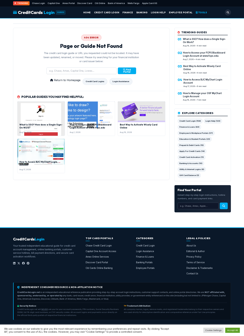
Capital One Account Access (101, 251)
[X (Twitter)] (18, 263)
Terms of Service (195, 262)
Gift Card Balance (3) (189, 175)
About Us (191, 245)
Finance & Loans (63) (189, 127)
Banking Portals (144, 262)
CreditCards (36, 12)
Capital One (54, 3)
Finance (127, 12)
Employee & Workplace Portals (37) (196, 133)
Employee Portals (145, 268)
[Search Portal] (228, 12)
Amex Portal (68, 3)
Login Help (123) (212, 121)
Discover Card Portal (97, 262)
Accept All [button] (232, 330)
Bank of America (116, 3)
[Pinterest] (28, 263)
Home (87, 12)
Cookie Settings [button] (213, 330)
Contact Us (192, 273)
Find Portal (127, 70)
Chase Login (38, 3)
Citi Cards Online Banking (99, 268)
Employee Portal (181, 12)
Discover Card (84, 3)
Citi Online (100, 3)
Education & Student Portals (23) (194, 139)
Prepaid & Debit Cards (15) (191, 145)
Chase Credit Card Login (99, 245)
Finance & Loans (145, 256)
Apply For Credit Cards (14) (192, 151)
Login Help (158, 12)
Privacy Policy (194, 256)
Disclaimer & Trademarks (199, 268)
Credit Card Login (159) (190, 121)
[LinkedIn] (14, 263)
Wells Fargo (133, 3)
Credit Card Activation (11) (191, 157)
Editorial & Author (195, 251)
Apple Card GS (149, 3)
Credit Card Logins (95, 81)
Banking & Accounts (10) (190, 163)
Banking (142, 12)
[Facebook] (23, 263)
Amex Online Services (97, 256)
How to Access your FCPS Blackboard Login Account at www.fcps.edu (90, 126)
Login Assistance (121, 81)
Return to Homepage (67, 80)
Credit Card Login (106, 12)
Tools (202, 12)
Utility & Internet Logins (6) (191, 169)
